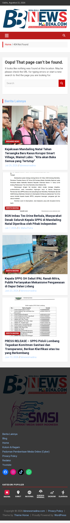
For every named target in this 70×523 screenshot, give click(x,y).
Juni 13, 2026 (12, 357)
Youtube (6, 464)
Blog (4, 438)
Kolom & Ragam (11, 447)
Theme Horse (21, 515)
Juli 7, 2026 (10, 228)
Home (5, 442)
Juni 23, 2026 (12, 290)
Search (62, 83)
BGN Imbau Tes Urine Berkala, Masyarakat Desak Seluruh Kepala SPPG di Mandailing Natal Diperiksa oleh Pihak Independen (33, 219)
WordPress (60, 515)
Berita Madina (12, 208)
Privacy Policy (9, 456)
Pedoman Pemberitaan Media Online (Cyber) (25, 451)
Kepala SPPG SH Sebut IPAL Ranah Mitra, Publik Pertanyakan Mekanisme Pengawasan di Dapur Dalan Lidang (35, 282)
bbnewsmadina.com (34, 510)
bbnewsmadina (28, 165)
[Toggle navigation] (6, 35)
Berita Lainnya (15, 101)
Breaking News (12, 141)
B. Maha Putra (25, 228)
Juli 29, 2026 (11, 165)
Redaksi (6, 460)
